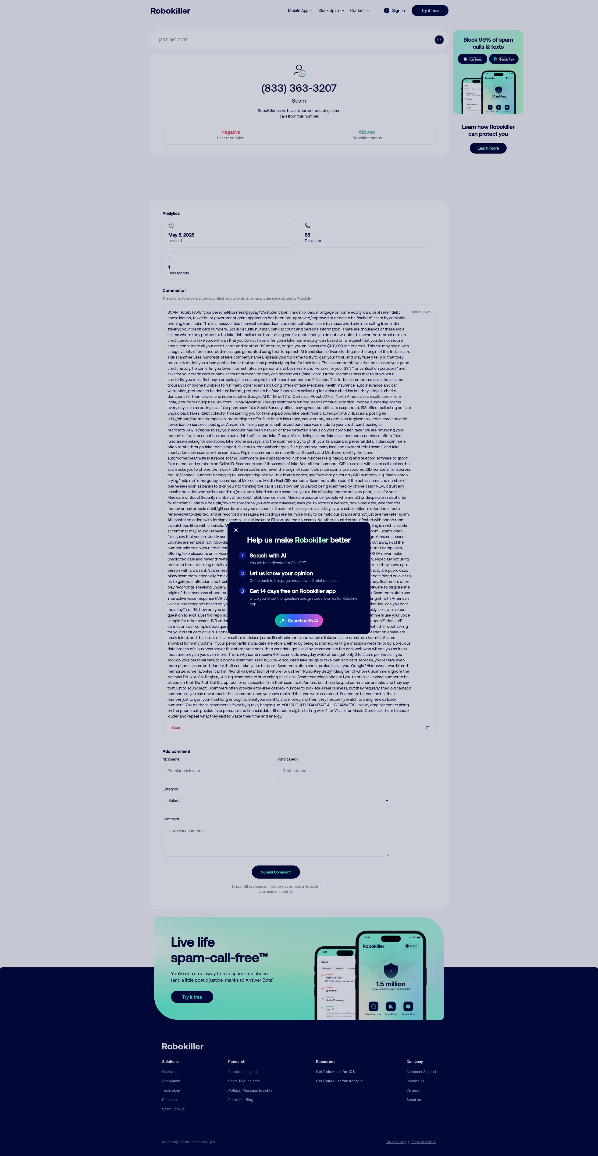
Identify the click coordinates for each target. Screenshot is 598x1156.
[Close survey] (236, 530)
